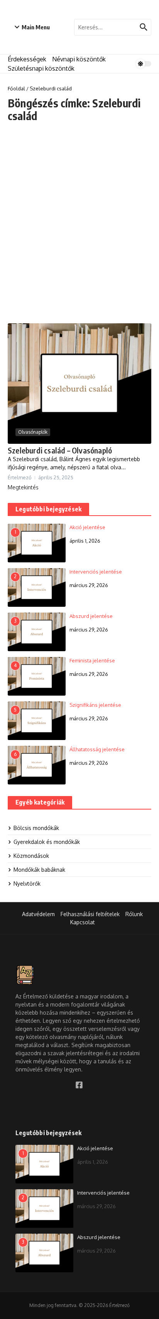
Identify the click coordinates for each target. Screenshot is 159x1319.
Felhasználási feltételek (90, 914)
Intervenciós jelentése (95, 572)
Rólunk (134, 914)
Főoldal (16, 88)
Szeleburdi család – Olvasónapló (60, 450)
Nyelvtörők (27, 883)
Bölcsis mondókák (36, 828)
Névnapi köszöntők (79, 59)
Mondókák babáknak (39, 869)
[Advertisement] (79, 222)
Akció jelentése (87, 527)
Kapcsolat (82, 922)
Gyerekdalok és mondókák (47, 842)
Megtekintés (23, 487)
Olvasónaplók (32, 432)
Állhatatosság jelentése (97, 749)
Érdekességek (27, 59)
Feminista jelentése (92, 660)
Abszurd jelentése (91, 616)
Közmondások (31, 855)
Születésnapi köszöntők (41, 68)
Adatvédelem (38, 914)
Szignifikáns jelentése (95, 705)
